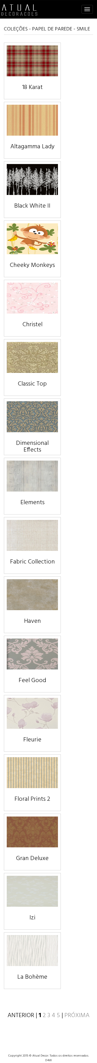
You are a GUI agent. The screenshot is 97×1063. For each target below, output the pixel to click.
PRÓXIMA (76, 1015)
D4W (48, 1060)
